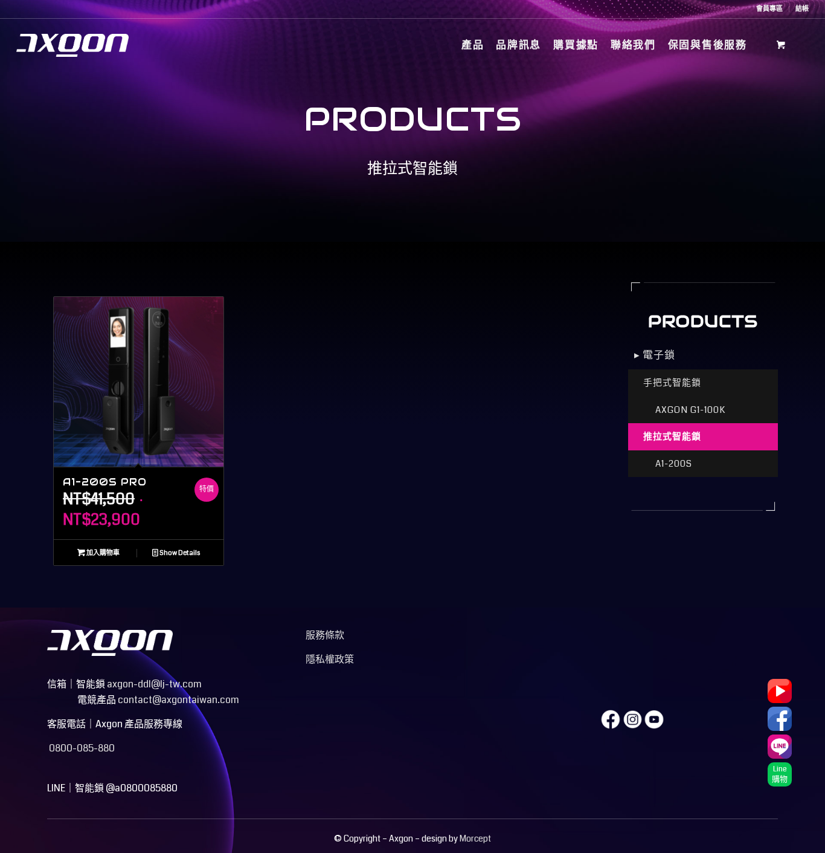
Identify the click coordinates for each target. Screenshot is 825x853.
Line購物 (780, 774)
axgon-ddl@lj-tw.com (154, 684)
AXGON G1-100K (690, 410)
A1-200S (673, 463)
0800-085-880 (81, 748)
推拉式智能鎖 (672, 436)
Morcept (475, 838)
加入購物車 (102, 552)
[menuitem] (769, 9)
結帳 (802, 8)
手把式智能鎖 (672, 382)
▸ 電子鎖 (654, 355)
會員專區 (769, 8)
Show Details (179, 552)
